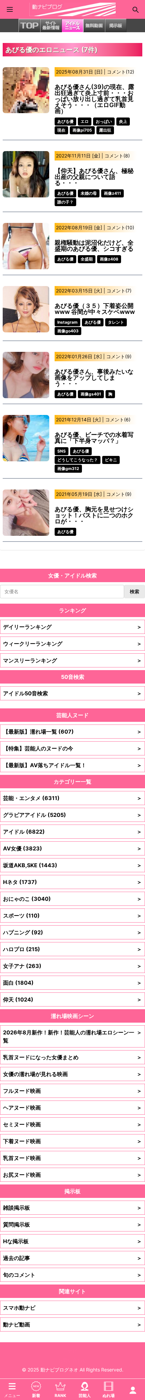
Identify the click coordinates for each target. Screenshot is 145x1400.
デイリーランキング (72, 626)
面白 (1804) (72, 982)
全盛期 (87, 259)
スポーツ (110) (72, 915)
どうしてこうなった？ (77, 459)
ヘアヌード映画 (72, 1107)
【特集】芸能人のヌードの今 (72, 748)
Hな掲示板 (72, 1241)
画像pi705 (82, 130)
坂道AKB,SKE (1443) (72, 865)
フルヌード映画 (72, 1090)
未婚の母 (89, 193)
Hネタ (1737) (72, 882)
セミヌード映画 (72, 1124)
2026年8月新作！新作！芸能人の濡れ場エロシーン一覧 (72, 1036)
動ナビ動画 (72, 1324)
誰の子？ (65, 201)
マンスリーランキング (72, 660)
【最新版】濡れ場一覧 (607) (72, 731)
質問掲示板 (72, 1224)
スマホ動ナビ (72, 1307)
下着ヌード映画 (72, 1141)
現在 (61, 130)
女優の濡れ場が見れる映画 (72, 1074)
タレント (116, 322)
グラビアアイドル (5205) (72, 814)
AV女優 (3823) (72, 848)
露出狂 (105, 130)
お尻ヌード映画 (72, 1174)
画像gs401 (91, 393)
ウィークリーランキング (72, 643)
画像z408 (109, 259)
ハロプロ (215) (72, 949)
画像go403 (68, 330)
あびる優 (65, 121)
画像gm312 (68, 468)
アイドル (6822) (72, 831)
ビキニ (111, 459)
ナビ (72, 1351)
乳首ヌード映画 (72, 1158)
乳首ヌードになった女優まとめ (72, 1057)
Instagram (67, 322)
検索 (134, 591)
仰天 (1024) (72, 999)
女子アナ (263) (72, 966)
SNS (61, 451)
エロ (85, 121)
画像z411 (112, 193)
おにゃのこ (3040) (72, 898)
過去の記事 (72, 1258)
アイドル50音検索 (72, 693)
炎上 (123, 121)
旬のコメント (72, 1274)
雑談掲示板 (72, 1207)
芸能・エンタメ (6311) (72, 798)
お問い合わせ (72, 1360)
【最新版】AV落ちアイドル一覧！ (72, 765)
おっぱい (104, 121)
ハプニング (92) (72, 932)
